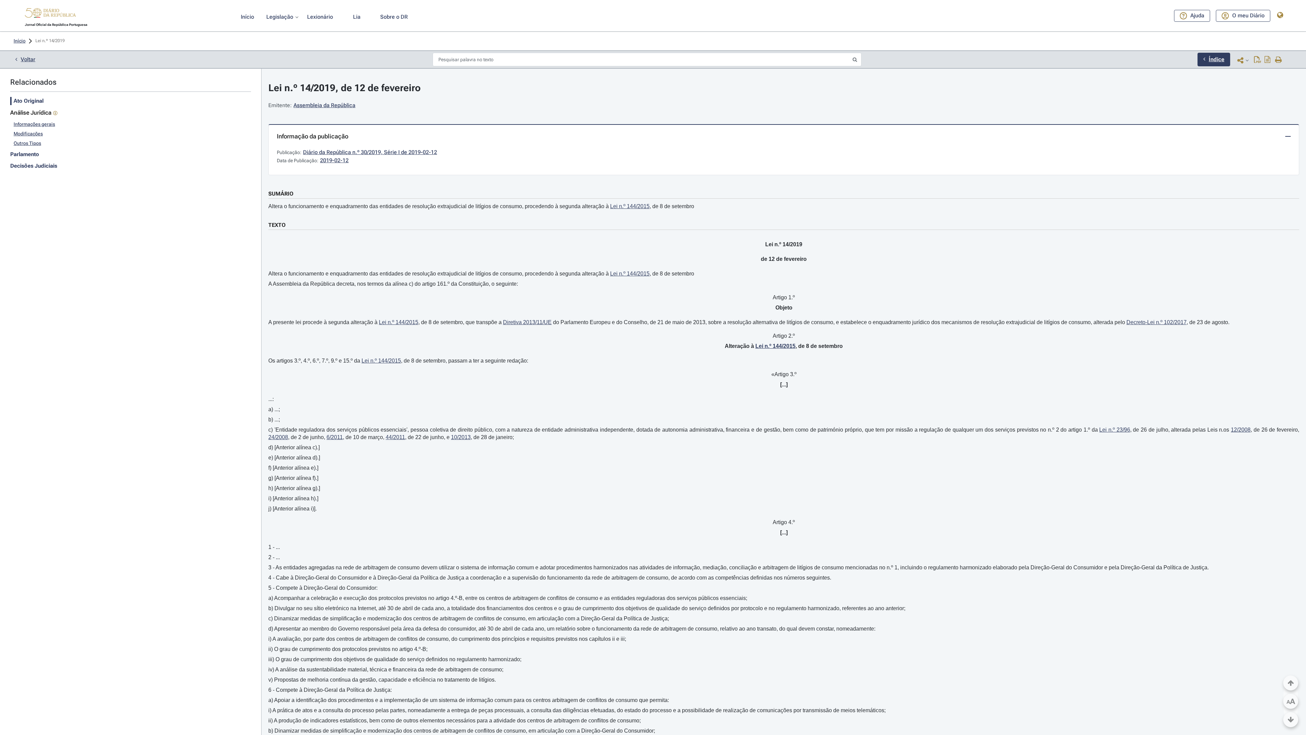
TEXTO (277, 225)
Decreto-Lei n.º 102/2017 (1156, 322)
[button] (50, 14)
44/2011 (395, 437)
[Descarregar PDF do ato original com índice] (1268, 60)
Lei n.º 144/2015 (630, 206)
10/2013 (461, 437)
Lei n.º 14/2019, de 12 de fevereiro (344, 88)
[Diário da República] (50, 14)
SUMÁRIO (281, 193)
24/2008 (278, 437)
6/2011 (334, 437)
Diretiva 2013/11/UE (527, 322)
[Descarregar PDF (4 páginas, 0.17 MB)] (1257, 60)
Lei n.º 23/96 (1114, 430)
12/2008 (1241, 430)
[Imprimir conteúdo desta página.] (1278, 60)
